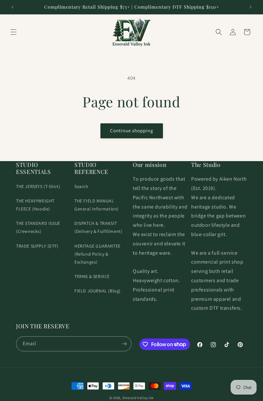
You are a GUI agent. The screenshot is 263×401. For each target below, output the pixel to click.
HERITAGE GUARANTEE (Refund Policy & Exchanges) (97, 254)
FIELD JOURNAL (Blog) (97, 291)
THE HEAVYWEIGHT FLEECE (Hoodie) (35, 205)
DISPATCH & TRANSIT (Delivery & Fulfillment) (98, 227)
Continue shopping (131, 130)
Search (81, 186)
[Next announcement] (250, 7)
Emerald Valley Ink (138, 398)
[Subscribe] (124, 343)
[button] (13, 32)
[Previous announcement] (12, 7)
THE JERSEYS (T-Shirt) (38, 186)
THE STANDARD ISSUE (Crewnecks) (38, 227)
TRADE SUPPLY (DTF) (37, 246)
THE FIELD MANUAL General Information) (96, 205)
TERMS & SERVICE (92, 276)
